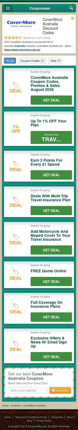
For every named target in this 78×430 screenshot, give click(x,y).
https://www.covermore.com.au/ (22, 49)
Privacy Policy (43, 420)
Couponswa (39, 8)
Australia (20, 46)
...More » (68, 45)
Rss (72, 18)
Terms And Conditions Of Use (31, 417)
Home (5, 405)
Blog (29, 420)
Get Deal (51, 100)
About (70, 417)
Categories (57, 417)
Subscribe (61, 390)
